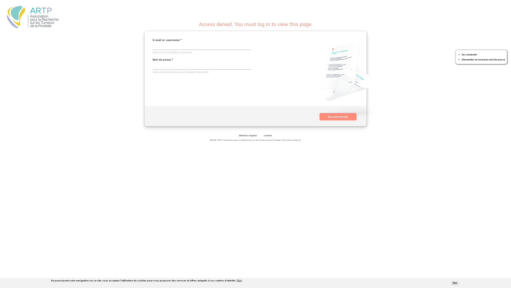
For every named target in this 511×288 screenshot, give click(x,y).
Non (239, 280)
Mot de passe (163, 59)
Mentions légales (248, 135)
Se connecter (469, 54)
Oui (455, 282)
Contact (268, 135)
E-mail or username (167, 40)
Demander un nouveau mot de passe (483, 59)
